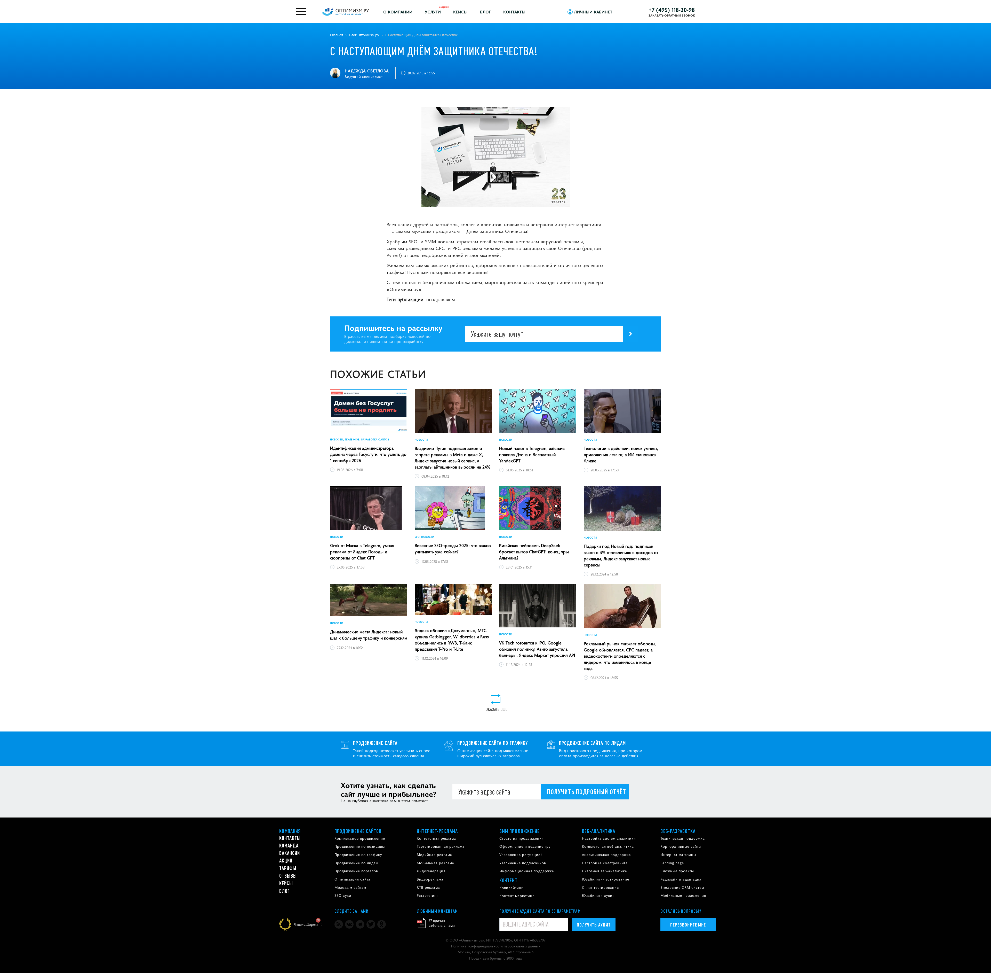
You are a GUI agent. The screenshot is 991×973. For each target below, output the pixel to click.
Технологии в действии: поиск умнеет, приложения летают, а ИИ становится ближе (621, 454)
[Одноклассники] (381, 924)
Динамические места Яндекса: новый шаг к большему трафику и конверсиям (368, 634)
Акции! (444, 7)
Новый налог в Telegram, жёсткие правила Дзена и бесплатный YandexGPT (532, 454)
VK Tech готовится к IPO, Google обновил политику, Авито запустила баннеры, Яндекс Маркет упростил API (537, 649)
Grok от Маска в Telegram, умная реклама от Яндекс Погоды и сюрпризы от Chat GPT (362, 551)
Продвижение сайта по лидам (592, 743)
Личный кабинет (593, 11)
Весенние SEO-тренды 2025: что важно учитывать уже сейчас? (453, 548)
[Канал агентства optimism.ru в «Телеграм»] (360, 924)
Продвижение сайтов (358, 831)
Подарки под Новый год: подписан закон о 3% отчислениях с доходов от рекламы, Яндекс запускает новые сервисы (621, 555)
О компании (397, 11)
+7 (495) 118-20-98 (672, 9)
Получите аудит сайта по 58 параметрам (540, 911)
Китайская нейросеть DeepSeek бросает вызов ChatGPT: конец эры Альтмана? (534, 551)
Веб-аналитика (598, 831)
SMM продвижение (519, 831)
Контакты (514, 11)
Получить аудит (594, 925)
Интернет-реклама (437, 831)
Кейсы (460, 11)
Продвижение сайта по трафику (492, 743)
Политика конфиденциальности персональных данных (495, 945)
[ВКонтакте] (349, 924)
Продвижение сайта (375, 743)
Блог (485, 11)
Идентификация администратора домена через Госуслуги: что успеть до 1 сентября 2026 (368, 454)
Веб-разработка (677, 831)
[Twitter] (370, 924)
